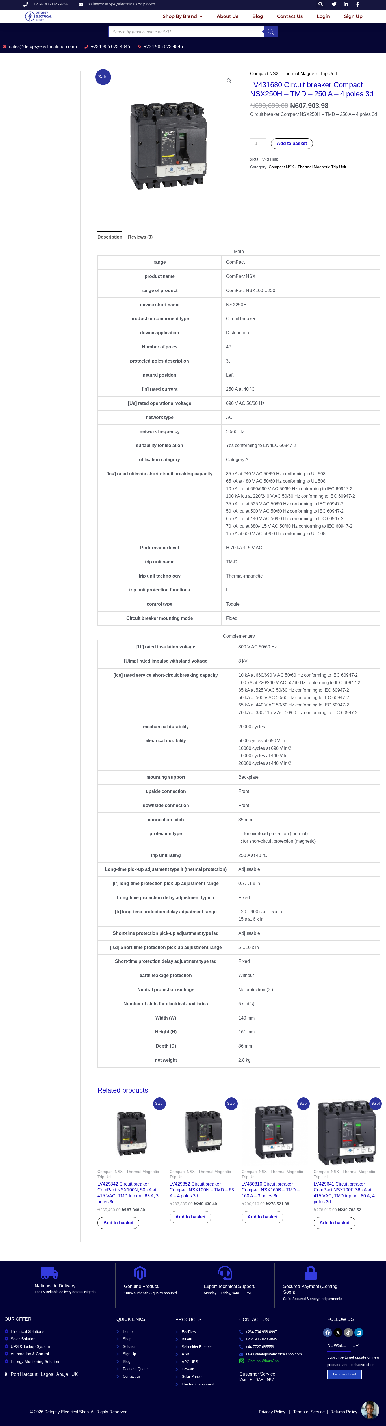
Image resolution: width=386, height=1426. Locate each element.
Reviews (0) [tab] (140, 237)
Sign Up (353, 16)
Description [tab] (109, 237)
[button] (229, 81)
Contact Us (290, 16)
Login (323, 16)
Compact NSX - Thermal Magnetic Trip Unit (293, 73)
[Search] (271, 31)
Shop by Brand (180, 16)
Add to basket (292, 143)
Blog (257, 16)
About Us (227, 16)
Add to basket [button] (118, 1222)
